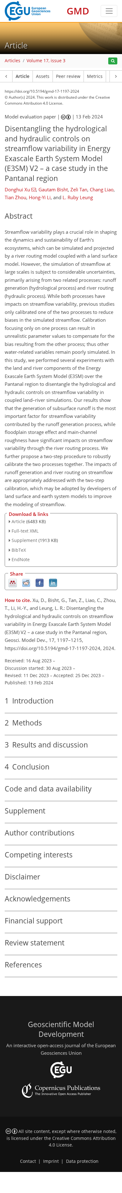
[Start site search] (112, 61)
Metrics (95, 76)
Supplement (24, 540)
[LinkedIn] (53, 582)
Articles (12, 60)
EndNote (21, 559)
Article (22, 76)
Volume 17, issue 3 (46, 60)
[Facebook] (39, 582)
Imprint (51, 1161)
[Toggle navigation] (109, 11)
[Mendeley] (12, 582)
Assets (42, 76)
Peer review (68, 76)
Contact (28, 1161)
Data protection (82, 1161)
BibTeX (19, 550)
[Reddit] (26, 582)
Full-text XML (25, 531)
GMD (78, 10)
